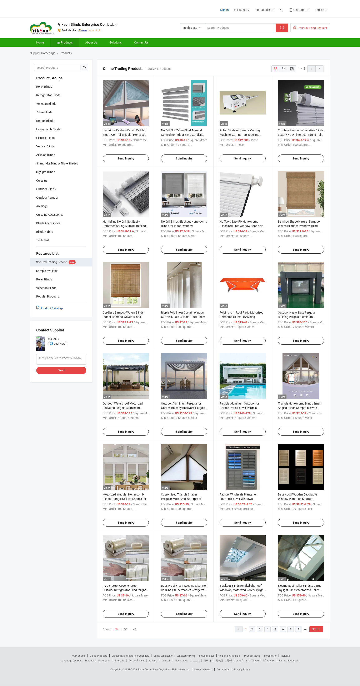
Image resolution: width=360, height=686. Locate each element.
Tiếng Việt (269, 660)
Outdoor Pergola (47, 197)
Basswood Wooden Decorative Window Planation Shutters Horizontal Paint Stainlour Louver (299, 498)
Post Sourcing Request (312, 28)
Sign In (224, 10)
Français (119, 660)
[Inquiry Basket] (282, 10)
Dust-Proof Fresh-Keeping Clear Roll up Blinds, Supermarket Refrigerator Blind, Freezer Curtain (184, 590)
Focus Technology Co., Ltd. (153, 669)
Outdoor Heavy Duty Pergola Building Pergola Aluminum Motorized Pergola (296, 316)
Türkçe (255, 660)
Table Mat (42, 240)
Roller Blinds (44, 86)
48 (134, 629)
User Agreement (203, 669)
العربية (195, 660)
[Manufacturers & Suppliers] (57, 8)
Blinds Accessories (48, 223)
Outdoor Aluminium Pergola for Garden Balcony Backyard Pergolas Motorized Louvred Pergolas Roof (184, 407)
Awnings (42, 206)
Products (67, 42)
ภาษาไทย (241, 660)
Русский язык (136, 660)
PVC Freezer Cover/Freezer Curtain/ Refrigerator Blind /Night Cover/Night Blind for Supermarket (125, 590)
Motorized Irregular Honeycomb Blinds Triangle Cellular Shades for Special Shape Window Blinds (124, 498)
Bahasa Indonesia (289, 660)
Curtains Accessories (49, 215)
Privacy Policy (242, 669)
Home (40, 42)
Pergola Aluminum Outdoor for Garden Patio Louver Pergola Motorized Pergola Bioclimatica (240, 407)
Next (315, 629)
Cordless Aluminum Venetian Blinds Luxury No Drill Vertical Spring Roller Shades (301, 134)
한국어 (207, 660)
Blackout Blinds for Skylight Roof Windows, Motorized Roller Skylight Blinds (242, 590)
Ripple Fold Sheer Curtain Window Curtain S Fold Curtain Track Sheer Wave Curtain (183, 316)
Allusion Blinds (45, 155)
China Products (98, 655)
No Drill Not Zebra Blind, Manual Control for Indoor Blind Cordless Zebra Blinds (182, 134)
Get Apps (299, 10)
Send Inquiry (126, 158)
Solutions (116, 42)
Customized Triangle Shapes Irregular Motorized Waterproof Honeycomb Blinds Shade (181, 498)
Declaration (223, 669)
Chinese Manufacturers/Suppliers (130, 655)
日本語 (219, 660)
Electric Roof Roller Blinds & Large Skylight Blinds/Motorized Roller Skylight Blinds (299, 590)
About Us (91, 42)
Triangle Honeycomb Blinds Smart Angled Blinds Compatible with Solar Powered (299, 407)
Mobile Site (270, 655)
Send (61, 370)
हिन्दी (229, 660)
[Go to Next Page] (320, 69)
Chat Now (59, 343)
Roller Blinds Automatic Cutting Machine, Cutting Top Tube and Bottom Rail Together (240, 134)
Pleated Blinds (45, 138)
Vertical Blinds (45, 146)
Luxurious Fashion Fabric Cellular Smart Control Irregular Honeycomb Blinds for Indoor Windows (126, 134)
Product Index (252, 655)
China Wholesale (163, 655)
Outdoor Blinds (46, 189)
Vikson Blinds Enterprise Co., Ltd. (86, 24)
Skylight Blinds (45, 172)
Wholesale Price (186, 655)
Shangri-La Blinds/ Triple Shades (57, 163)
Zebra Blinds (44, 112)
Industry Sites (206, 655)
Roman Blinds (45, 121)
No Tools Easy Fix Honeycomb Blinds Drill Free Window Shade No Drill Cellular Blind (241, 225)
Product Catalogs (52, 308)
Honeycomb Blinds (48, 129)
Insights (285, 655)
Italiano (153, 660)
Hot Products (77, 655)
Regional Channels (229, 655)
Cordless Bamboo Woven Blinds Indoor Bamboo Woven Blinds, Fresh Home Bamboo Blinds (123, 316)
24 (117, 629)
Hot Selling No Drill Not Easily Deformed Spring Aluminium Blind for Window (124, 225)
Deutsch (166, 660)
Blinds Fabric (44, 232)
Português (104, 660)
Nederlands (181, 660)
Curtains (41, 180)
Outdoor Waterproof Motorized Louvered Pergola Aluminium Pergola (123, 407)
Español (89, 660)
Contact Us (141, 42)
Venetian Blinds (46, 104)
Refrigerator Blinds (48, 95)
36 (126, 629)
